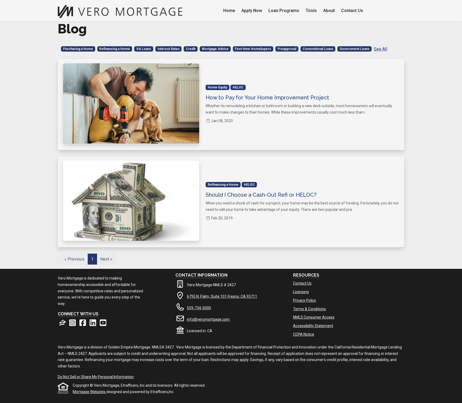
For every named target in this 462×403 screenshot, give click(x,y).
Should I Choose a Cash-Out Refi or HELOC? (261, 195)
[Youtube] (103, 324)
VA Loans (143, 49)
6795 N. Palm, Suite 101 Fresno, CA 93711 (222, 296)
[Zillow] (63, 324)
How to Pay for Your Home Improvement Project (267, 97)
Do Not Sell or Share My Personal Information (96, 377)
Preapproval (287, 49)
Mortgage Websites (89, 392)
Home (229, 10)
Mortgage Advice (215, 49)
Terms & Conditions (309, 309)
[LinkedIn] (93, 324)
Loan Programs (283, 10)
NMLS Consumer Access (313, 317)
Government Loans (354, 49)
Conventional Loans (318, 49)
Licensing (301, 292)
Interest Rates (168, 49)
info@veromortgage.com (208, 319)
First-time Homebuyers (253, 49)
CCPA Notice (303, 334)
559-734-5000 (199, 308)
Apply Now (251, 10)
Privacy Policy (304, 300)
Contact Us (352, 10)
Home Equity (217, 87)
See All (380, 49)
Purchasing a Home (78, 49)
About (329, 10)
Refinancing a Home (114, 49)
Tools (311, 10)
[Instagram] (73, 324)
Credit (190, 49)
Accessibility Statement (313, 326)
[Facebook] (83, 324)
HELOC (238, 87)
